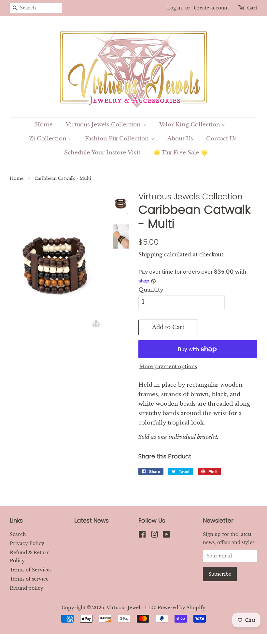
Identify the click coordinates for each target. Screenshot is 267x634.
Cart (252, 8)
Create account (211, 8)
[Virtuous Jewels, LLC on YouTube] (166, 536)
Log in (174, 8)
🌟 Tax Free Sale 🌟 (180, 152)
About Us (180, 138)
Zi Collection (48, 138)
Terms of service (29, 579)
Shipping (150, 254)
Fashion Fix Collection (117, 138)
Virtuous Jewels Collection (104, 124)
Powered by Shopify (181, 608)
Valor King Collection (190, 124)
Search (18, 534)
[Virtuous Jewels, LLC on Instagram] (154, 536)
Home (44, 124)
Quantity (150, 289)
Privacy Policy (27, 543)
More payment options (168, 366)
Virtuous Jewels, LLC (130, 608)
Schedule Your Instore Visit (102, 152)
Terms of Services (30, 570)
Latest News (91, 520)
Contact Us (221, 138)
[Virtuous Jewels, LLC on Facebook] (142, 536)
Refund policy (26, 588)
